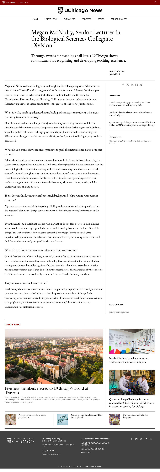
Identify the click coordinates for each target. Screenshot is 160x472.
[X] (128, 85)
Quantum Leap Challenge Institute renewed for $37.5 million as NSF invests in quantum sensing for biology (132, 123)
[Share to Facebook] (123, 85)
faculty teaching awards (119, 311)
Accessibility (86, 452)
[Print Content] (141, 85)
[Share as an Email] (137, 85)
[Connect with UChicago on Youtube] (151, 439)
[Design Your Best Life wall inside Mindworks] (132, 341)
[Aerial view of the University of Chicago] (54, 356)
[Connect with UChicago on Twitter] (141, 439)
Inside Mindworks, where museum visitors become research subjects (130, 114)
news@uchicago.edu (51, 454)
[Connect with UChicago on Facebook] (132, 439)
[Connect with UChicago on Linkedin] (146, 439)
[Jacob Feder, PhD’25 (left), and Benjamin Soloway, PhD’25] (132, 382)
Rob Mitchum (118, 71)
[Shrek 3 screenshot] (114, 419)
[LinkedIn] (132, 85)
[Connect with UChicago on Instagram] (136, 439)
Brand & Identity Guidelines (93, 448)
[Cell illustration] (62, 419)
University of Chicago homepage (95, 439)
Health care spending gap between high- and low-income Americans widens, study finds (129, 104)
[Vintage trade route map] (10, 419)
